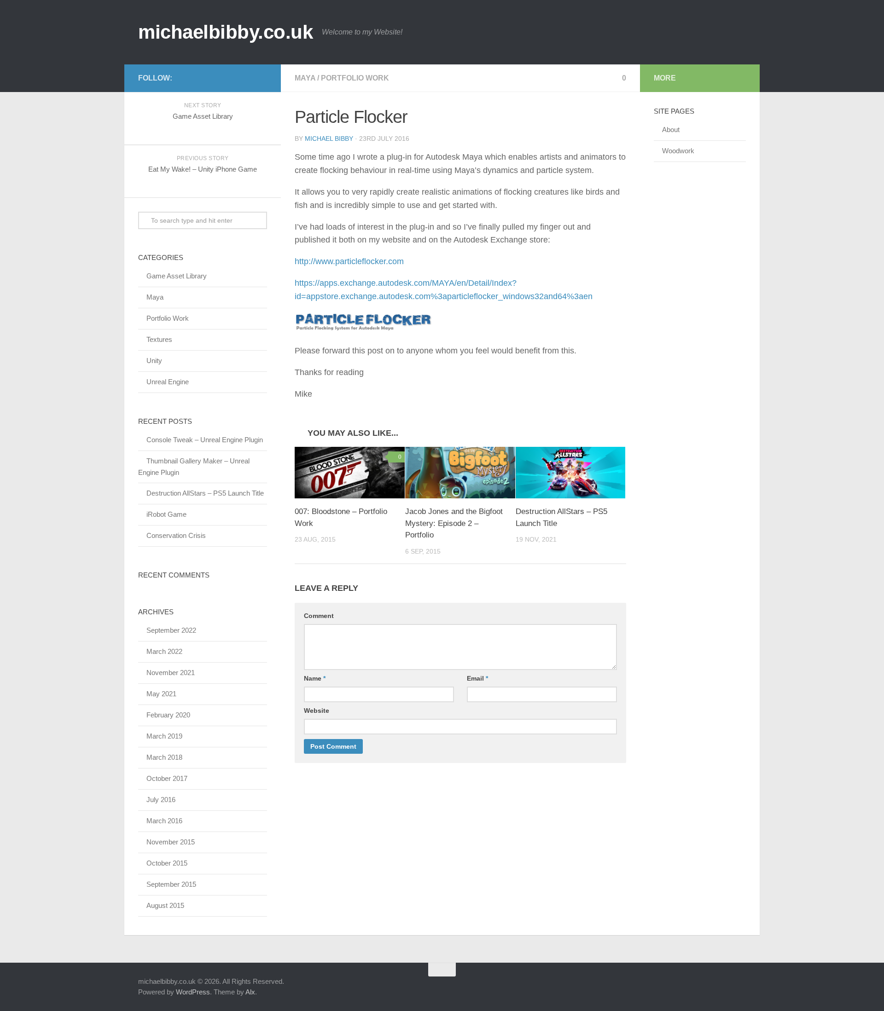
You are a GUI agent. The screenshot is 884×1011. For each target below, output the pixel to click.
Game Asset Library (176, 276)
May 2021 (161, 694)
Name (315, 678)
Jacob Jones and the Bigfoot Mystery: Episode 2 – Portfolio (454, 523)
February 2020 (168, 715)
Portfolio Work (355, 78)
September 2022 (171, 630)
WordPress (193, 992)
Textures (159, 339)
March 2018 (164, 757)
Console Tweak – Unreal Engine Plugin (204, 440)
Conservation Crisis (176, 535)
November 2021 (170, 672)
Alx (250, 992)
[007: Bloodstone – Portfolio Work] (350, 472)
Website (316, 710)
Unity (154, 360)
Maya (305, 78)
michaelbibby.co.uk (225, 32)
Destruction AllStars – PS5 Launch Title (205, 493)
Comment (319, 615)
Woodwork (678, 151)
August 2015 (165, 905)
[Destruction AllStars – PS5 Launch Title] (571, 472)
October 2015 (166, 863)
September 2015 (171, 884)
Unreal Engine (167, 382)
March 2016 (164, 821)
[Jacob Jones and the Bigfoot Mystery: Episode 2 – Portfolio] (460, 472)
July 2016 (160, 799)
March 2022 (164, 651)
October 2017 (166, 778)
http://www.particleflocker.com (349, 261)
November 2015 (170, 842)
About (671, 129)
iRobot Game (166, 514)
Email (477, 678)
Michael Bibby (329, 138)
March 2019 (164, 736)
